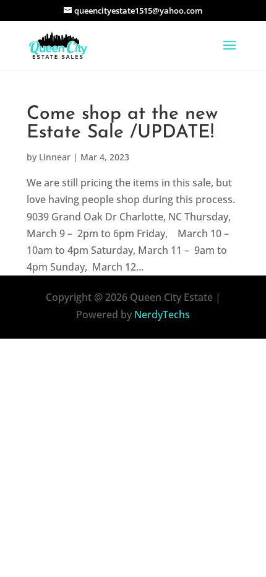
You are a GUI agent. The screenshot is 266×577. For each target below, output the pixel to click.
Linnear (55, 157)
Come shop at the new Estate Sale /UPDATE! (122, 123)
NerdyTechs (162, 314)
